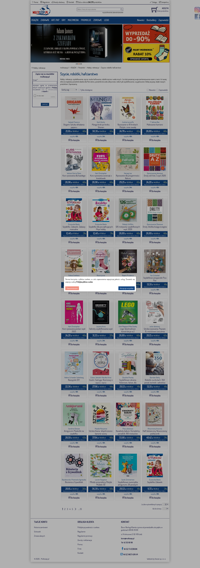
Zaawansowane (72, 288)
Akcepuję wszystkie (126, 288)
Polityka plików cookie (84, 282)
